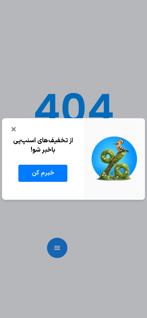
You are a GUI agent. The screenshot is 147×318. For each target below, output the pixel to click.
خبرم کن (43, 173)
